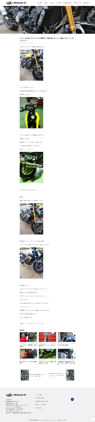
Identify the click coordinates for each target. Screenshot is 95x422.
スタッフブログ (36, 323)
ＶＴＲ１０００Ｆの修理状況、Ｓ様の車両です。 (28, 345)
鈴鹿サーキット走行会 (41, 404)
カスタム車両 (30, 42)
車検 (42, 323)
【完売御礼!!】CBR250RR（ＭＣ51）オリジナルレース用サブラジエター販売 (66, 363)
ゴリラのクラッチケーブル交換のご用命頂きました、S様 (47, 362)
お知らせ (46, 3)
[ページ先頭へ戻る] (72, 399)
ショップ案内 (39, 3)
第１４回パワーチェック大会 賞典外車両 (28, 362)
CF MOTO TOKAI (67, 3)
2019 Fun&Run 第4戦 (63, 345)
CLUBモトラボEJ (77, 3)
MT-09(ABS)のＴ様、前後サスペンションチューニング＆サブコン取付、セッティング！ (56, 375)
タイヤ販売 (58, 3)
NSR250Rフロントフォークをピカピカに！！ (47, 345)
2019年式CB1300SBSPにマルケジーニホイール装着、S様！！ (37, 375)
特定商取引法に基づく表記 (42, 401)
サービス (52, 3)
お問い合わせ (86, 3)
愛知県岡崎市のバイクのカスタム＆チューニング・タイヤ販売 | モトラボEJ (49, 420)
